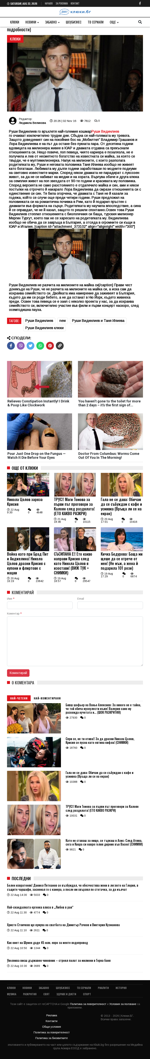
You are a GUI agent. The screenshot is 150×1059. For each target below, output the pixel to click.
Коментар (14, 613)
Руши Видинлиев (105, 131)
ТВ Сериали (96, 22)
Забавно (51, 22)
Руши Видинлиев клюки (44, 328)
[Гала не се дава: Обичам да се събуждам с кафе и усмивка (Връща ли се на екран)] (122, 495)
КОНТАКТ (75, 3)
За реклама (62, 3)
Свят (46, 994)
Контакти (51, 1021)
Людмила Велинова (32, 122)
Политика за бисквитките (51, 1038)
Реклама (51, 1015)
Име (10, 598)
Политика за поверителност (88, 1004)
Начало (49, 3)
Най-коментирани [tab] (47, 698)
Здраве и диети (66, 994)
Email (80, 598)
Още (113, 22)
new (62, 321)
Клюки (14, 22)
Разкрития (30, 994)
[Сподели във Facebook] (11, 346)
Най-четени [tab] (19, 698)
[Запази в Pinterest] (50, 346)
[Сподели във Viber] (21, 346)
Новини (30, 22)
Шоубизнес (73, 22)
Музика (11, 994)
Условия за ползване (123, 1004)
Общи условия (51, 1026)
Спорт (87, 994)
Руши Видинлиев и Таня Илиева (98, 321)
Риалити (103, 988)
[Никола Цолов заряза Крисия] (28, 495)
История (121, 988)
